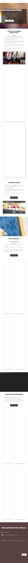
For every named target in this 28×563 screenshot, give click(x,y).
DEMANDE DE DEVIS (9, 20)
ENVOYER (24, 554)
